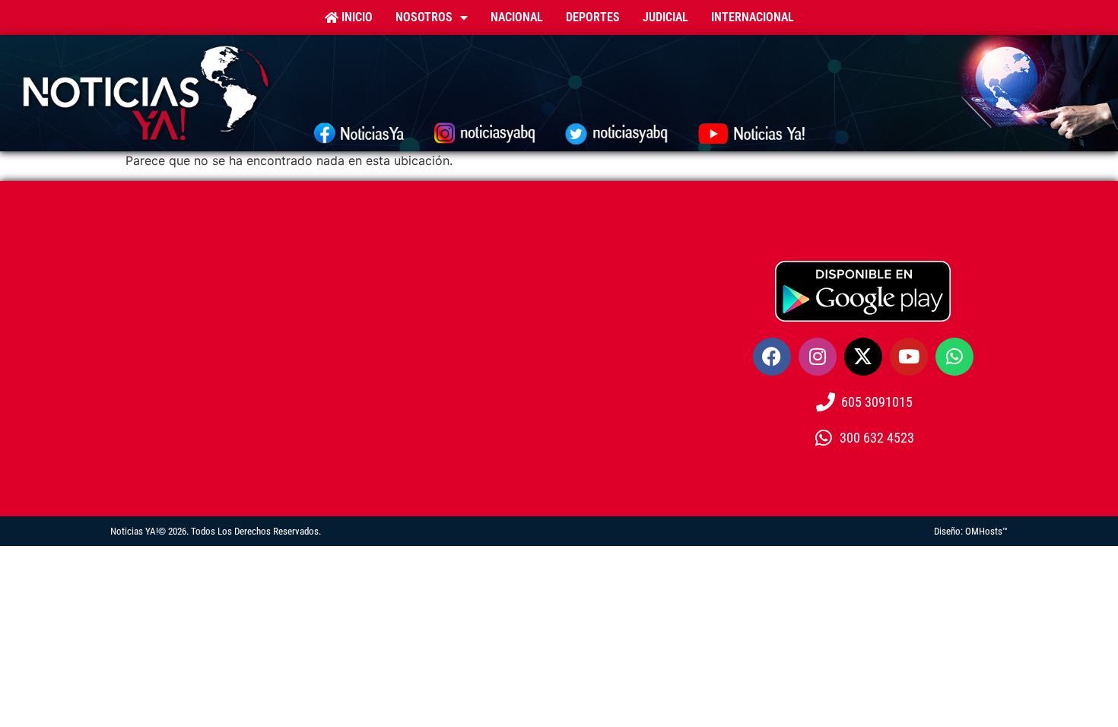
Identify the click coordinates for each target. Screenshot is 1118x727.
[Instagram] (818, 357)
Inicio (355, 17)
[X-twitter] (863, 357)
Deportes (593, 17)
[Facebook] (772, 357)
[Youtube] (909, 357)
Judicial (665, 17)
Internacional (752, 17)
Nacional (517, 17)
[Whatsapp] (954, 357)
